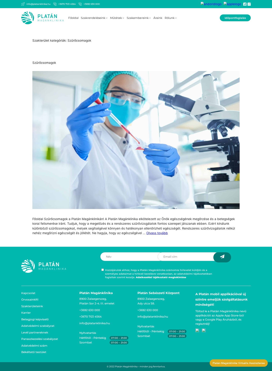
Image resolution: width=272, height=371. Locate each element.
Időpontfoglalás (235, 18)
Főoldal (73, 18)
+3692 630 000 (89, 310)
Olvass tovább (157, 233)
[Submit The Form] (222, 257)
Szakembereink (138, 18)
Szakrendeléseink (93, 18)
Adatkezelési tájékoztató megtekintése (161, 277)
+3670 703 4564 (90, 316)
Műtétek (116, 18)
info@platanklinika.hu (94, 323)
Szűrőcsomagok (44, 63)
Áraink (157, 18)
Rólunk (170, 18)
